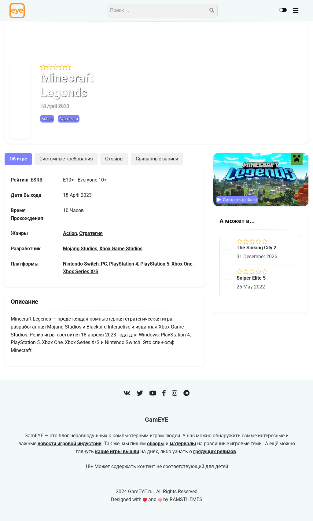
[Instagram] (174, 394)
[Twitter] (139, 394)
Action (47, 118)
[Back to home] (291, 507)
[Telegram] (186, 394)
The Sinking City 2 (256, 248)
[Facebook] (164, 394)
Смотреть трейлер (239, 199)
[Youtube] (153, 394)
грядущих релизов (214, 451)
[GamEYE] (17, 10)
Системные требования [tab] (66, 159)
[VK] (127, 394)
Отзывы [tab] (114, 159)
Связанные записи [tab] (157, 159)
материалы (183, 443)
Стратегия (68, 118)
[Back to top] (303, 507)
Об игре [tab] (18, 159)
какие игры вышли (117, 451)
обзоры (155, 443)
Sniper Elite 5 (251, 278)
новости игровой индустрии (69, 443)
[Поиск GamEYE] (212, 10)
